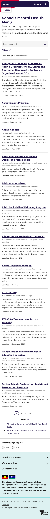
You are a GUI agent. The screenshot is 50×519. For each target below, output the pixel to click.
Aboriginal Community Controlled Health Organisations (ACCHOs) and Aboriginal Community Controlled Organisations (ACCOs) (23, 68)
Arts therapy (9, 292)
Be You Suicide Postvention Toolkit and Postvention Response (25, 386)
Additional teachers (14, 183)
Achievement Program (15, 103)
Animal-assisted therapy (17, 265)
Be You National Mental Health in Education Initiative (21, 353)
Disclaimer (14, 501)
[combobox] (22, 44)
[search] (45, 44)
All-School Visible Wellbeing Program (24, 207)
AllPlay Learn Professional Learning (23, 236)
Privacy (5, 501)
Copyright (26, 501)
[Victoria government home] (44, 512)
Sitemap (5, 505)
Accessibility (37, 501)
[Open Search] (46, 4)
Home (7, 10)
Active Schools (10, 129)
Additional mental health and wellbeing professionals (19, 158)
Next (23, 419)
